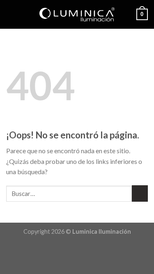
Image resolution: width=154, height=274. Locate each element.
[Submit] (140, 193)
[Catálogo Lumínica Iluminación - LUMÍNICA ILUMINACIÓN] (77, 14)
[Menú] (11, 14)
